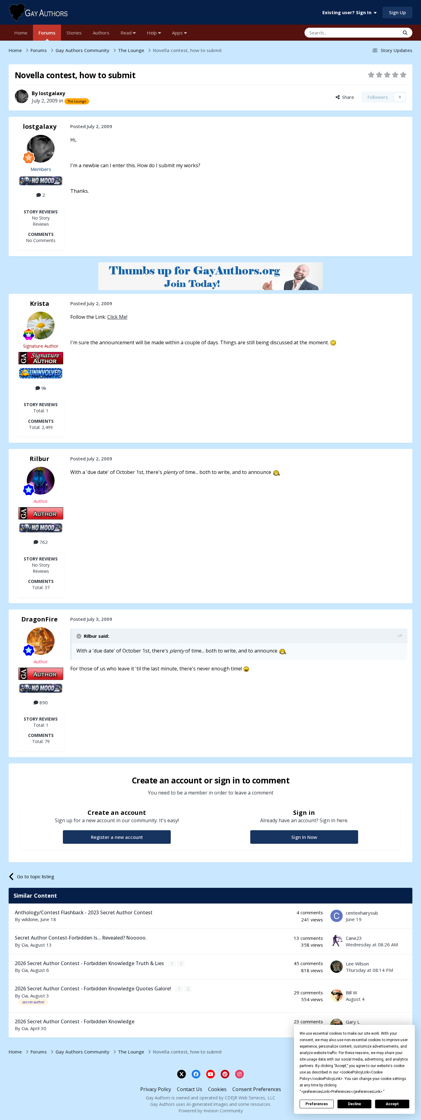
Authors (101, 33)
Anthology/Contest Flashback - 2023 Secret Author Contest (84, 912)
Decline (354, 1104)
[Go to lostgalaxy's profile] (21, 96)
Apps (178, 33)
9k (43, 388)
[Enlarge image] (333, 342)
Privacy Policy (155, 1089)
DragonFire (39, 619)
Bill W (351, 992)
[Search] (405, 33)
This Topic (381, 32)
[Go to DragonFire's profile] (41, 641)
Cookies (217, 1089)
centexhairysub (362, 913)
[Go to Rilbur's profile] (41, 481)
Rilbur (39, 459)
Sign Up (397, 12)
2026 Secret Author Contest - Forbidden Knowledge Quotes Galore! (93, 988)
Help (152, 33)
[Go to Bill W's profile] (336, 995)
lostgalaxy (52, 93)
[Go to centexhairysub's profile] (336, 916)
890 (43, 702)
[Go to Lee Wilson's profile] (336, 966)
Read (127, 33)
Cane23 (354, 938)
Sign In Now (304, 837)
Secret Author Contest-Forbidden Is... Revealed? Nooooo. (81, 937)
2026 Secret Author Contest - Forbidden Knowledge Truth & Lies (90, 963)
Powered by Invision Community (210, 1111)
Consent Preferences (256, 1089)
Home (20, 33)
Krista (39, 303)
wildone (30, 919)
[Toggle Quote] (79, 636)
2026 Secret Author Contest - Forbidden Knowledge (74, 1021)
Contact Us (189, 1089)
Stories (74, 33)
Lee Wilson (357, 963)
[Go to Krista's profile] (41, 325)
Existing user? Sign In (348, 12)
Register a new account (117, 837)
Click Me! (117, 316)
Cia (25, 945)
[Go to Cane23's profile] (336, 941)
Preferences (316, 1104)
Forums (47, 33)
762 (43, 542)
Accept (392, 1104)
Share (347, 97)
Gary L (353, 1022)
